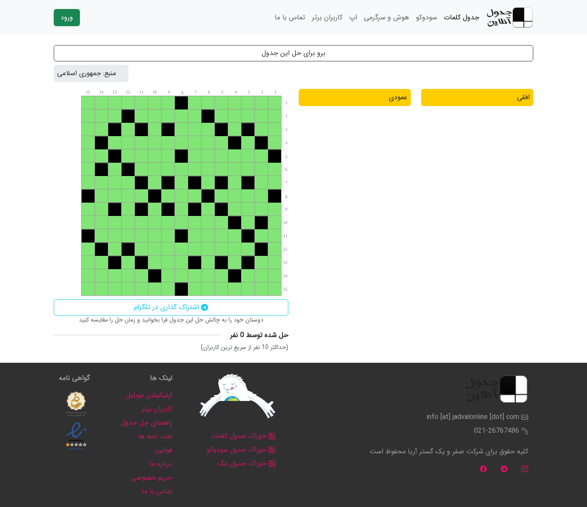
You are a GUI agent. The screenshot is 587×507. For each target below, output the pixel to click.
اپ (353, 17)
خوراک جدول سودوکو (238, 449)
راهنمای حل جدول (146, 422)
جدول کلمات (461, 17)
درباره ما (161, 463)
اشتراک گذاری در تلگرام (167, 307)
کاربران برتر (327, 17)
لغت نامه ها (155, 436)
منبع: (109, 73)
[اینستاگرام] (524, 468)
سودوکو (426, 17)
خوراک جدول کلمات (240, 436)
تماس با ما (290, 17)
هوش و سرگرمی (386, 17)
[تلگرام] (504, 468)
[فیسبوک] (483, 468)
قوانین (163, 450)
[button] (76, 404)
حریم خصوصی (151, 477)
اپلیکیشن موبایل (149, 395)
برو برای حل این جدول (293, 53)
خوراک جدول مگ (243, 463)
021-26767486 (496, 430)
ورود (67, 17)
